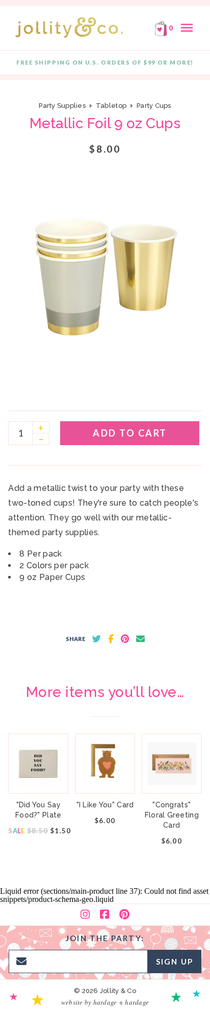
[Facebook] (104, 914)
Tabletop (111, 105)
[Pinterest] (124, 914)
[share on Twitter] (96, 639)
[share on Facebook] (111, 639)
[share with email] (140, 639)
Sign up (174, 961)
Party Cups (154, 105)
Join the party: (105, 938)
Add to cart (130, 433)
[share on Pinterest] (125, 639)
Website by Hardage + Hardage (105, 1002)
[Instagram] (85, 914)
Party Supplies (62, 105)
